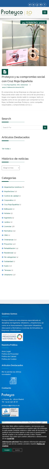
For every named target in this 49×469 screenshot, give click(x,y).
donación (18, 87)
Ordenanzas (8, 240)
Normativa (8, 231)
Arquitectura (9, 191)
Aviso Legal (6, 351)
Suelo (6, 266)
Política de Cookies (9, 359)
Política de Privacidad (10, 354)
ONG (18, 85)
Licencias (7, 226)
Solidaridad (24, 85)
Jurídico (7, 222)
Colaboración (10, 87)
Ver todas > (6, 149)
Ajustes (17, 450)
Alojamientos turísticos (13, 187)
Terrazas (7, 270)
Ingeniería (8, 218)
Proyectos (8, 244)
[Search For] (45, 127)
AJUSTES (10, 438)
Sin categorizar (10, 257)
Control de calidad (11, 196)
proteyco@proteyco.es (11, 405)
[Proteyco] (16, 12)
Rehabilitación (9, 248)
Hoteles (7, 213)
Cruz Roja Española (10, 85)
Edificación (8, 209)
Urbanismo (8, 275)
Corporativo (8, 200)
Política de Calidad (9, 356)
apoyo (4, 87)
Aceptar (7, 450)
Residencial (8, 253)
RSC (23, 87)
